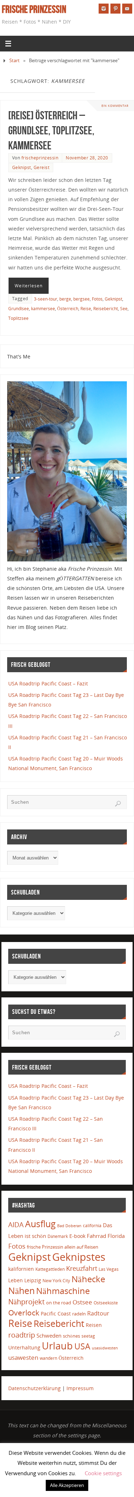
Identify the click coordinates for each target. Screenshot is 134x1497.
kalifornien (21, 1268)
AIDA (16, 1224)
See (124, 309)
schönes (71, 1336)
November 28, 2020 (87, 158)
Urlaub (57, 1345)
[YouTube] (127, 9)
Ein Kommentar (115, 106)
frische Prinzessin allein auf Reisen (62, 1247)
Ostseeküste (106, 1302)
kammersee (43, 309)
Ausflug (40, 1224)
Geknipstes (78, 1257)
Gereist (42, 167)
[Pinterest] (115, 9)
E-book (77, 1236)
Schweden (48, 1335)
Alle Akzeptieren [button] (67, 1485)
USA (82, 1346)
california (92, 1225)
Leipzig (32, 1280)
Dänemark (58, 1236)
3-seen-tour (45, 299)
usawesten (23, 1357)
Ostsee (82, 1302)
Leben (15, 1280)
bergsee (81, 299)
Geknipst (21, 167)
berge (65, 299)
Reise (85, 309)
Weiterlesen (29, 285)
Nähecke (88, 1279)
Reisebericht (105, 309)
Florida (116, 1236)
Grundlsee (18, 309)
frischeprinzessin (40, 158)
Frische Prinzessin (34, 9)
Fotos (97, 299)
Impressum (80, 1388)
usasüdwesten (105, 1347)
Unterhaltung (24, 1347)
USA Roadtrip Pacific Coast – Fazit (48, 683)
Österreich (67, 309)
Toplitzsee (18, 318)
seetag (88, 1336)
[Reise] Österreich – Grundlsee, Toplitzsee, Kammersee (51, 130)
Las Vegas (109, 1269)
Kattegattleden (50, 1269)
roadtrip (21, 1335)
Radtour (98, 1313)
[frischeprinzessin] (104, 9)
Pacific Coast (56, 1313)
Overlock (23, 1312)
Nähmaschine (63, 1291)
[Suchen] (117, 803)
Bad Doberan (69, 1225)
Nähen (21, 1291)
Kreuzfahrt (81, 1268)
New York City (56, 1280)
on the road (58, 1302)
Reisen (94, 1325)
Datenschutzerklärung (34, 1388)
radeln (79, 1313)
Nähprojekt (26, 1302)
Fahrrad (96, 1235)
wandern (48, 1358)
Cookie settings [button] (103, 1473)
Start (14, 60)
